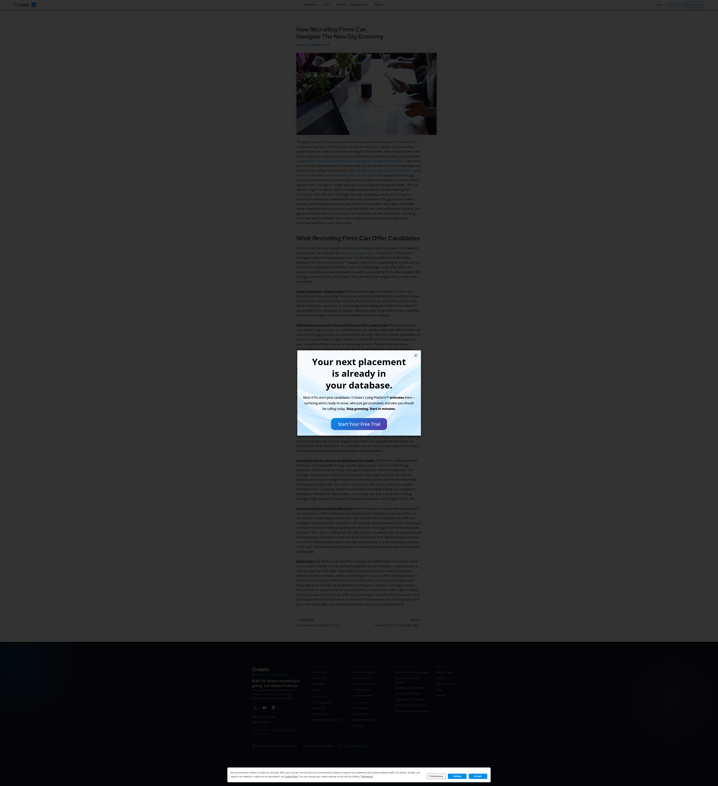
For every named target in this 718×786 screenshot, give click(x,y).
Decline (457, 776)
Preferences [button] (367, 776)
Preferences (436, 776)
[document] (359, 393)
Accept (478, 776)
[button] (415, 355)
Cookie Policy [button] (291, 776)
